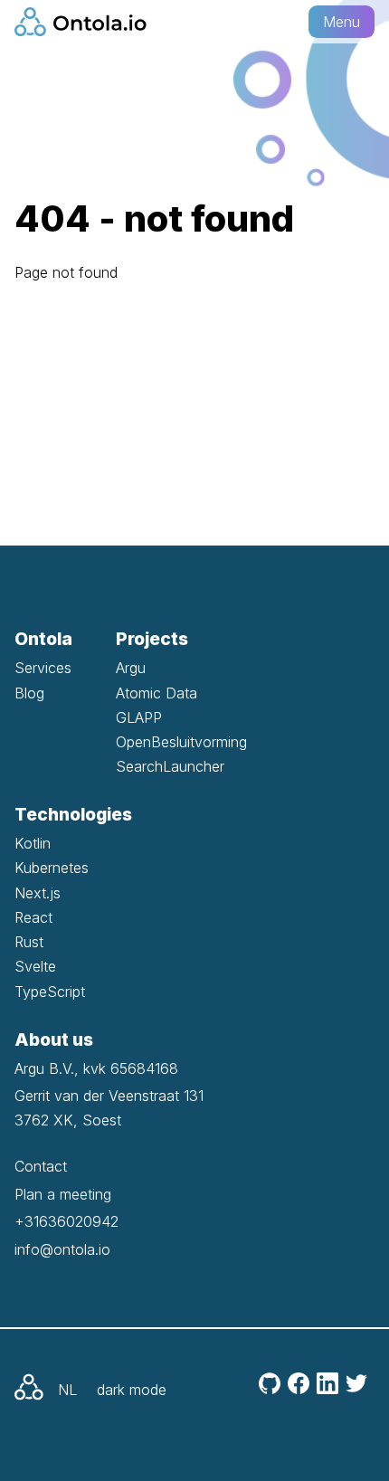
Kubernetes (51, 868)
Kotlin (32, 843)
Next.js (37, 893)
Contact (40, 1166)
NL (67, 1390)
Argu (131, 668)
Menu (341, 22)
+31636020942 (66, 1221)
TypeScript (49, 992)
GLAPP (139, 717)
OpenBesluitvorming (181, 742)
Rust (28, 942)
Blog (29, 693)
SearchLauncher (170, 766)
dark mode (131, 1390)
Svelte (35, 966)
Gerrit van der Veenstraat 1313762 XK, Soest (109, 1108)
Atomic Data (156, 693)
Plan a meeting (62, 1194)
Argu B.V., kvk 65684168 (96, 1068)
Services (42, 668)
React (33, 917)
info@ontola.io (62, 1249)
